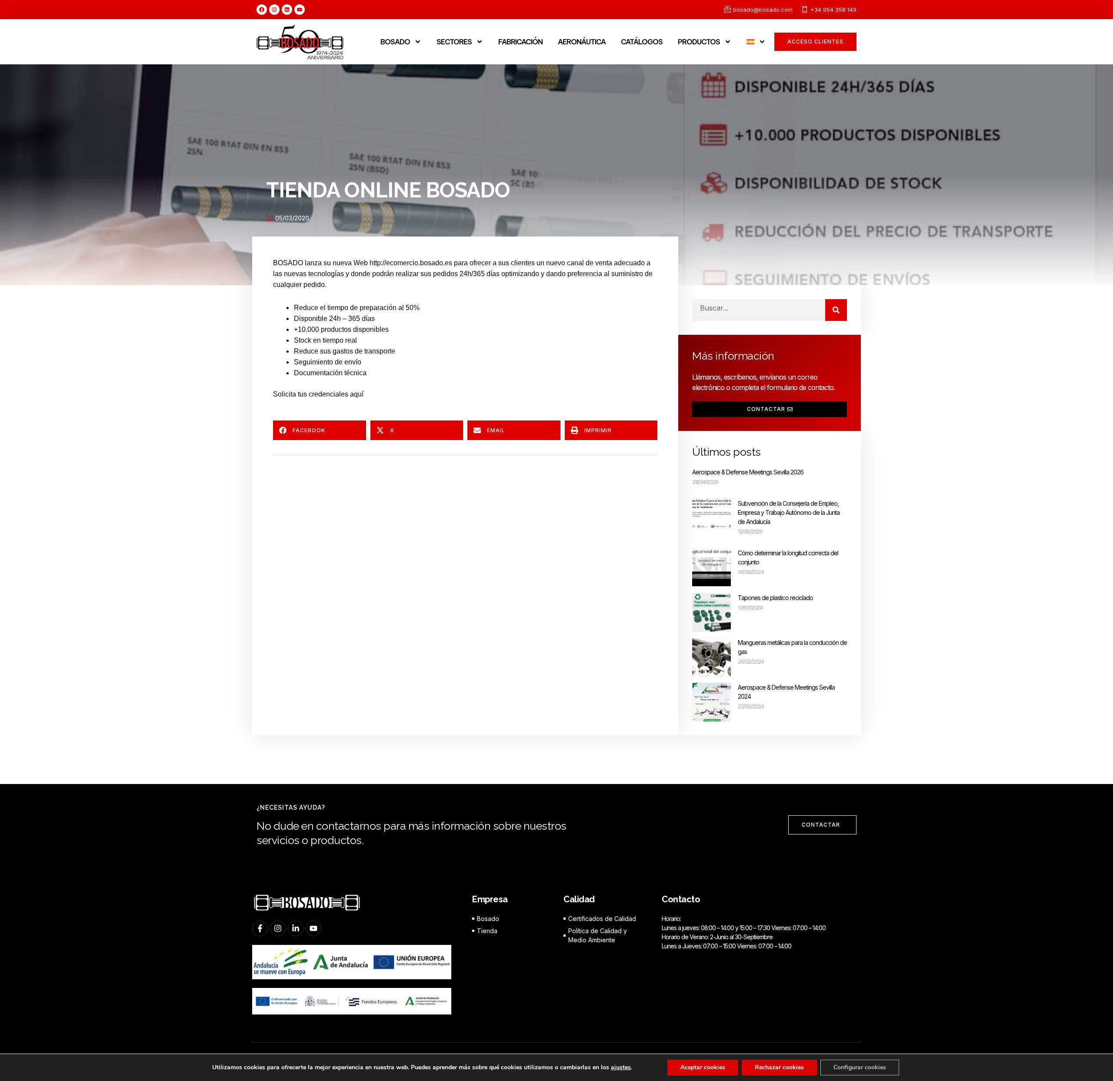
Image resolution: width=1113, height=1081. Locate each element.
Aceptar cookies (702, 1067)
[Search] (836, 310)
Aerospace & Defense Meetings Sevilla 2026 (747, 472)
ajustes (621, 1067)
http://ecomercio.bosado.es (411, 263)
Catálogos (642, 41)
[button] (319, 430)
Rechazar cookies (779, 1067)
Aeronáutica (582, 41)
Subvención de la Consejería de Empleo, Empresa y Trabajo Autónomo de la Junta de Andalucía (789, 512)
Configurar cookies (859, 1067)
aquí (356, 394)
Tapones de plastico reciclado (775, 597)
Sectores (454, 41)
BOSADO (395, 41)
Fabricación (520, 41)
